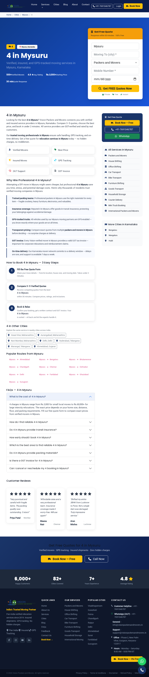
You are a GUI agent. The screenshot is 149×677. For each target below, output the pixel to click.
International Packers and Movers (123, 211)
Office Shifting (114, 167)
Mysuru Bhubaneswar (80, 359)
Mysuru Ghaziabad (78, 374)
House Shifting (115, 161)
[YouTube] (22, 640)
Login (118, 6)
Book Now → (47, 639)
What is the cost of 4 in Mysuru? (27, 396)
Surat (90, 635)
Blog (65, 4)
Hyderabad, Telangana (69, 341)
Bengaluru (113, 230)
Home (34, 4)
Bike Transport (114, 178)
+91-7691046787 (103, 6)
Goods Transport (116, 189)
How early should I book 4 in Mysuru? (30, 437)
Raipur (91, 623)
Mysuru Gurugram (18, 382)
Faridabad (92, 639)
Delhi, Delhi (47, 341)
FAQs (43, 627)
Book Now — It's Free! (129, 659)
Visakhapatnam (95, 606)
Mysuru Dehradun (78, 367)
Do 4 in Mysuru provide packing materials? (33, 453)
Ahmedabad (93, 631)
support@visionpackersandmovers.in (129, 633)
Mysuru (25, 15)
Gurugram (92, 644)
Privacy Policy (81, 673)
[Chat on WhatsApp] (142, 661)
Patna (90, 614)
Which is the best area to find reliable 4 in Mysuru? (38, 445)
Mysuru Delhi (16, 374)
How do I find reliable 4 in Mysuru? (28, 422)
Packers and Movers (117, 155)
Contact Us (46, 635)
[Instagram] (15, 640)
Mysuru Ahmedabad (19, 359)
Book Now (135, 6)
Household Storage (117, 194)
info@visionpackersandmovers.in (128, 625)
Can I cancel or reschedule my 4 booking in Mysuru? (39, 468)
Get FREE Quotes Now (117, 88)
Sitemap (138, 673)
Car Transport (114, 172)
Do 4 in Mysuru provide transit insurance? (33, 429)
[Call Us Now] (142, 670)
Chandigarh (93, 618)
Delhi (90, 627)
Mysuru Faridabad (48, 374)
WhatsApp (124, 136)
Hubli (111, 241)
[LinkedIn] (29, 640)
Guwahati (92, 610)
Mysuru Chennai (47, 367)
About (75, 4)
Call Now (98, 559)
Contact (85, 4)
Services (45, 4)
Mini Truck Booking (116, 205)
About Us (45, 610)
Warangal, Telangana (20, 346)
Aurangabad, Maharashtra (53, 335)
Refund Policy (126, 673)
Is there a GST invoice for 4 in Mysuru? (31, 460)
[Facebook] (9, 640)
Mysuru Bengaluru (48, 359)
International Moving (74, 639)
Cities (56, 4)
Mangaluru (113, 235)
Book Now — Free (124, 122)
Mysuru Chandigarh (19, 367)
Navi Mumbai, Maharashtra (23, 341)
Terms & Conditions (98, 673)
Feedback (45, 631)
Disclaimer (113, 673)
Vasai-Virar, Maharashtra (22, 335)
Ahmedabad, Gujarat (46, 346)
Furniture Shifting (116, 183)
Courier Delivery (115, 200)
